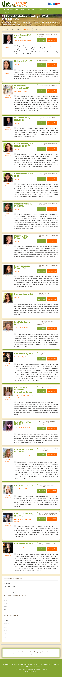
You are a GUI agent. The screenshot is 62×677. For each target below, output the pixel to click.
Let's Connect (41, 40)
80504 (5, 612)
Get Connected (20, 9)
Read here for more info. (31, 671)
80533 (5, 603)
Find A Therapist (8, 9)
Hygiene (6, 620)
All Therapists (7, 583)
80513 (5, 609)
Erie (5, 633)
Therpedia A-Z (33, 9)
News (42, 9)
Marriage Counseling (9, 586)
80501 (17, 29)
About (47, 9)
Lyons (5, 627)
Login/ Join (6, 13)
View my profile (52, 40)
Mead (5, 630)
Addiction (6, 589)
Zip (4, 29)
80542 (5, 606)
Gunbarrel (6, 623)
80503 (5, 600)
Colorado (10, 29)
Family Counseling (9, 592)
